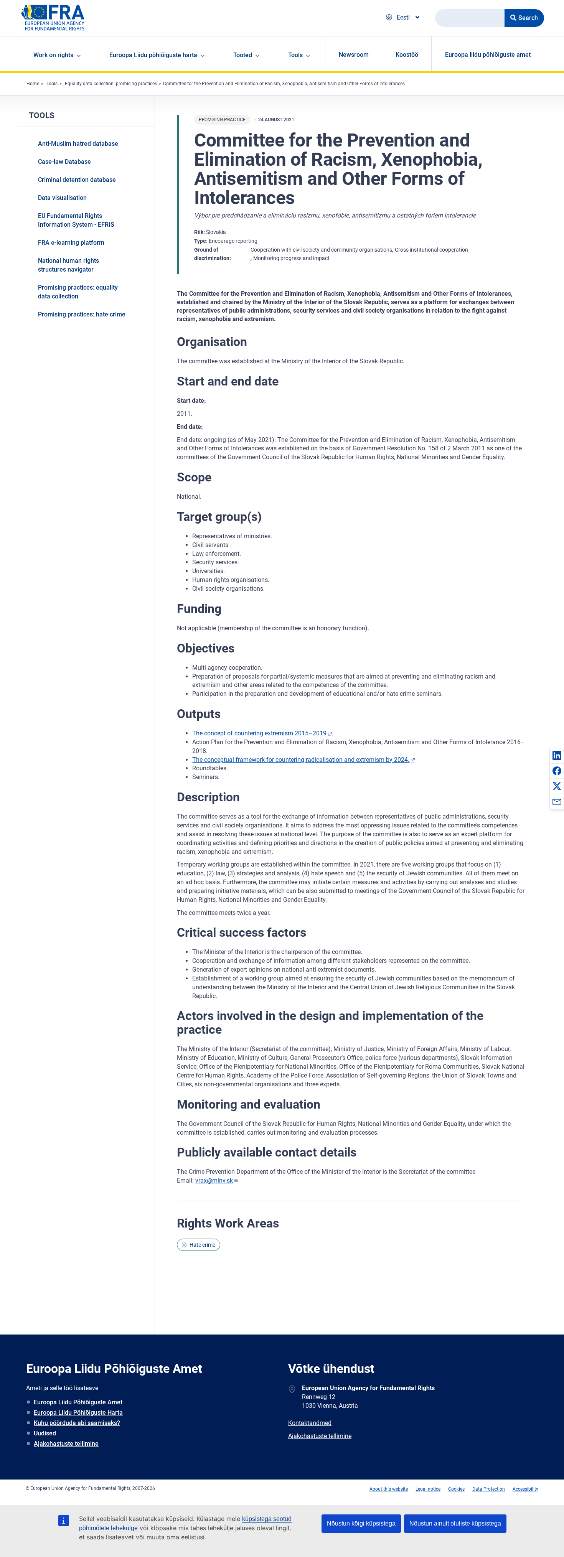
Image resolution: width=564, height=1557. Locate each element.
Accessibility (525, 1489)
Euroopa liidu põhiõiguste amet (488, 54)
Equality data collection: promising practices (111, 83)
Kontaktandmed (309, 1423)
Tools (52, 83)
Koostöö (407, 54)
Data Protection (488, 1489)
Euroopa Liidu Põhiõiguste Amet (78, 1402)
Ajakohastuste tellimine (66, 1443)
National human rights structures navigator (68, 265)
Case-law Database (64, 161)
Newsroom (354, 54)
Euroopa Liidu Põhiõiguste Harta (78, 1412)
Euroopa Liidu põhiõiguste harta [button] (153, 55)
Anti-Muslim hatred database (78, 143)
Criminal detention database (77, 179)
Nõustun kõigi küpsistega (361, 1523)
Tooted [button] (242, 55)
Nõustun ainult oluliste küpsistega (455, 1523)
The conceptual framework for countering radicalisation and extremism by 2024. (300, 759)
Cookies (456, 1489)
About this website (388, 1489)
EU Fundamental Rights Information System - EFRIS (76, 220)
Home (32, 83)
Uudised (45, 1433)
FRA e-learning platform (71, 242)
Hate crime (202, 1245)
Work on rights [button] (53, 55)
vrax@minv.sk (214, 1180)
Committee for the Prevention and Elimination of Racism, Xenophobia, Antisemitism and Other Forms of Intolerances (284, 83)
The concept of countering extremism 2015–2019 (259, 733)
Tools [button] (295, 55)
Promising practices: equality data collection (78, 292)
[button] (557, 755)
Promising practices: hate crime (81, 314)
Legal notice (428, 1489)
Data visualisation (62, 197)
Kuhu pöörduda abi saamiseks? (77, 1423)
